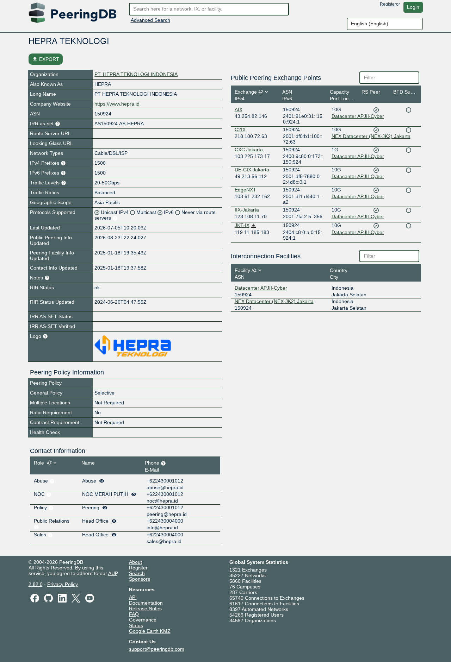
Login (413, 7)
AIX (238, 109)
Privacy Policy (62, 584)
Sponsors (139, 579)
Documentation (146, 603)
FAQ (134, 614)
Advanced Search (150, 20)
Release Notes (145, 608)
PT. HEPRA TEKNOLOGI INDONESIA (136, 74)
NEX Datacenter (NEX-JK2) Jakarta (371, 136)
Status (136, 625)
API (133, 597)
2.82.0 (36, 584)
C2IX (240, 129)
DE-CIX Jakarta (252, 169)
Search (137, 573)
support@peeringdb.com (156, 649)
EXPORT (45, 59)
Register (388, 4)
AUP (112, 573)
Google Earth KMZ (150, 631)
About (135, 562)
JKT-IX (242, 225)
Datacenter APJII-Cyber (358, 116)
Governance (142, 620)
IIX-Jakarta (247, 210)
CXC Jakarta (249, 149)
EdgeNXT (245, 190)
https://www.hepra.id (117, 104)
